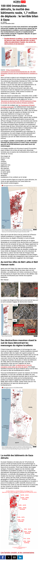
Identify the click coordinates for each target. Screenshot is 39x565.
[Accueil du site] (19, 3)
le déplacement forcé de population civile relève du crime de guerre (16, 366)
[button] (2, 557)
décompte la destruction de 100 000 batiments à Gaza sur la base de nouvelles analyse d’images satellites (18, 102)
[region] (24, 165)
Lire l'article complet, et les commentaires (17, 553)
